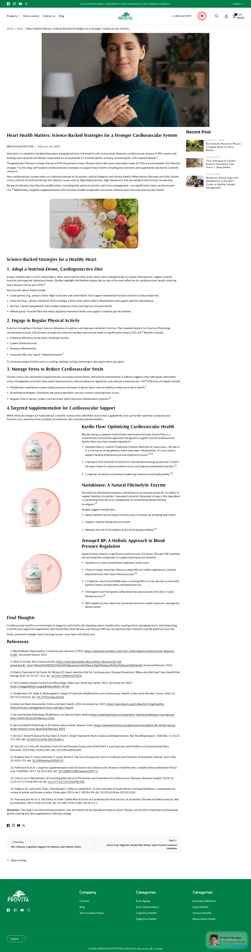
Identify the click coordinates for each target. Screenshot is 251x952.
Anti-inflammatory (147, 906)
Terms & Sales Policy (91, 912)
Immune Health (202, 912)
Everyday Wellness (204, 900)
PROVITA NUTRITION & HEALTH (116, 948)
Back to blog (18, 860)
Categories (146, 892)
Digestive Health (146, 918)
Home (10, 28)
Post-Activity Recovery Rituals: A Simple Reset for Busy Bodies (223, 147)
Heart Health (201, 906)
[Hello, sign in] (226, 16)
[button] (216, 15)
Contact (84, 900)
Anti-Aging (142, 900)
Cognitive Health (146, 912)
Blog (20, 28)
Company (87, 892)
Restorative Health (204, 918)
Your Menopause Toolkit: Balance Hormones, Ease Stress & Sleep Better (221, 164)
